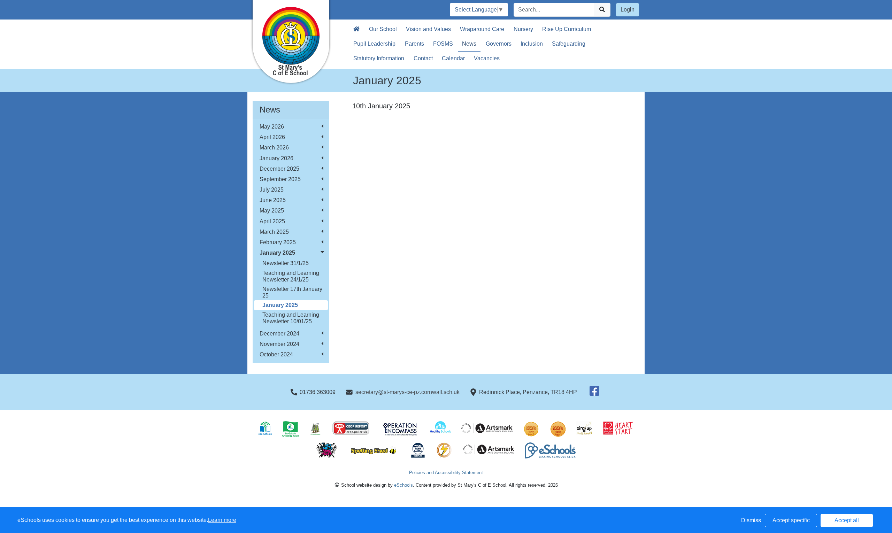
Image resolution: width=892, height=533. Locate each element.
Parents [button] (414, 44)
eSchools (403, 485)
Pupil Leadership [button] (374, 44)
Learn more (222, 520)
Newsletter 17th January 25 (292, 292)
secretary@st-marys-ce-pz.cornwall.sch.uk (407, 392)
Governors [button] (499, 44)
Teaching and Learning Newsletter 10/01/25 (290, 318)
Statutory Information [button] (378, 58)
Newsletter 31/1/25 (285, 263)
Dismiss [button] (751, 520)
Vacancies (487, 58)
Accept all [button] (847, 520)
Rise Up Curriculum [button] (566, 29)
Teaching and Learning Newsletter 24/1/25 (290, 276)
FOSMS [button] (443, 44)
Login (628, 10)
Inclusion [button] (532, 44)
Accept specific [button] (791, 520)
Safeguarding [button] (568, 44)
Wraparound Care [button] (482, 29)
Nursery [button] (523, 29)
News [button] (469, 44)
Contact (423, 58)
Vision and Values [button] (428, 29)
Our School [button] (383, 29)
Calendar (453, 58)
